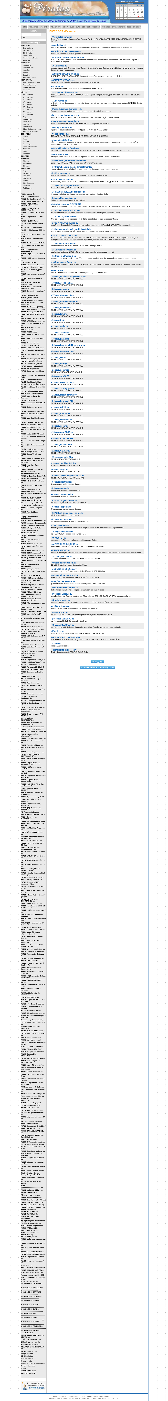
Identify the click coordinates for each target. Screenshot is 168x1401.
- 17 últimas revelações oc (63, 243)
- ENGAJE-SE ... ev (60, 612)
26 (130, 16)
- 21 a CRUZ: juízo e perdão (63, 217)
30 (117, 18)
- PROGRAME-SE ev (60, 550)
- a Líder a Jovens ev (61, 606)
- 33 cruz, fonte (58, 320)
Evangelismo (28, 48)
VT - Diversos (28, 97)
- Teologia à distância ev (62, 532)
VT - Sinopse (28, 104)
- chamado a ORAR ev (61, 140)
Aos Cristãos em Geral (31, 82)
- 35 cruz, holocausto (61, 308)
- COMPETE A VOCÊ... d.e (63, 80)
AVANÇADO (44, 27)
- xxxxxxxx (56, 644)
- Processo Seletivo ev (61, 594)
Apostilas (26, 60)
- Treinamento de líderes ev (63, 650)
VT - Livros (27, 102)
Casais (25, 136)
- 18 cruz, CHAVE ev (60, 413)
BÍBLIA (65, 27)
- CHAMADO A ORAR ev (62, 625)
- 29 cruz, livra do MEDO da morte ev (68, 345)
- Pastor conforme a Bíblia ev (64, 588)
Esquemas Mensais (30, 131)
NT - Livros (27, 112)
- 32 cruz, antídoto (59, 326)
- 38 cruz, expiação (60, 289)
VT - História (27, 100)
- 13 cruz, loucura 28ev (61, 444)
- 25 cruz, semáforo (60, 370)
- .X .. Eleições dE (59, 66)
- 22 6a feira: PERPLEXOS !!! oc (66, 210)
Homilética (27, 65)
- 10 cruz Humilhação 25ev (63, 463)
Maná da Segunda (30, 146)
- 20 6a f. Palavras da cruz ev (64, 223)
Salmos (26, 124)
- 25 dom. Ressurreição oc (63, 198)
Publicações (27, 188)
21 (138, 14)
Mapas (25, 117)
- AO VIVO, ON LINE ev (61, 556)
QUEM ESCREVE (119, 27)
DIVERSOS (106, 27)
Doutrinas (26, 75)
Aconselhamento (29, 85)
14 (138, 12)
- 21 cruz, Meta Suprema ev (64, 395)
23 (117, 16)
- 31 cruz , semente (60, 333)
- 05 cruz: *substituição (62, 494)
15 (142, 12)
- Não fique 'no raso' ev (62, 128)
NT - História (27, 109)
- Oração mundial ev (60, 600)
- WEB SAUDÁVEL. (60, 154)
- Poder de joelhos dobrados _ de (66, 109)
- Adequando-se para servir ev (65, 575)
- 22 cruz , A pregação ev (62, 388)
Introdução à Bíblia (30, 58)
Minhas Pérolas (29, 87)
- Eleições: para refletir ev (63, 581)
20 (134, 14)
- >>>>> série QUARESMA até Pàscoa (68, 161)
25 (126, 16)
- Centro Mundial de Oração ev (65, 148)
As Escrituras (28, 95)
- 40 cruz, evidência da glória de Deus (68, 277)
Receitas (26, 154)
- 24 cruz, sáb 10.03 (60, 376)
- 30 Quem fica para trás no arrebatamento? (71, 167)
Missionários (27, 163)
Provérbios (27, 122)
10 (122, 12)
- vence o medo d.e (60, 134)
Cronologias (27, 119)
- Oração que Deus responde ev (66, 51)
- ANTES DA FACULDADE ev (64, 544)
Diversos (26, 166)
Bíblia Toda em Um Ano (32, 129)
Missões (26, 161)
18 (126, 14)
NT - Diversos (28, 107)
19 (130, 14)
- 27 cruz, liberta (58, 357)
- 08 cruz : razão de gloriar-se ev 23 (67, 476)
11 (125, 12)
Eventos (26, 181)
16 (117, 14)
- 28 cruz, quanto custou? (63, 351)
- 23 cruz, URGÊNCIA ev (62, 382)
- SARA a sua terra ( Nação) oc (65, 121)
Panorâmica (27, 127)
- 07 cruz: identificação (61, 482)
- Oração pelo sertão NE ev (63, 563)
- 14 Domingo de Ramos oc (63, 262)
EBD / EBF (86, 27)
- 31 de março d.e (59, 101)
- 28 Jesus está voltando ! (63, 179)
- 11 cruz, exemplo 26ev (62, 457)
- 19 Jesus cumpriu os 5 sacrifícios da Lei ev (72, 229)
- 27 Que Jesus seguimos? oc (65, 185)
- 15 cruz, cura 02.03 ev (62, 432)
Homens (26, 139)
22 (142, 14)
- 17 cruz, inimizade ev (61, 420)
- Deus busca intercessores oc (65, 115)
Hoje (25, 171)
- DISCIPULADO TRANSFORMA (66, 637)
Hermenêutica (28, 68)
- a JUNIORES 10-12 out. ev (64, 569)
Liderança (27, 144)
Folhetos (26, 176)
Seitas (25, 73)
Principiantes (28, 50)
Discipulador (27, 55)
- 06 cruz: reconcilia (60, 488)
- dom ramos (57, 270)
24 (122, 16)
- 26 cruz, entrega (59, 364)
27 (134, 16)
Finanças (26, 90)
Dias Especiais (28, 183)
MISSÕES (96, 27)
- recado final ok (58, 45)
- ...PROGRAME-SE (60, 525)
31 (122, 18)
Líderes (26, 141)
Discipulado (27, 53)
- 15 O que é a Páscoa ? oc (63, 256)
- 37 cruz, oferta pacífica (62, 295)
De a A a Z (27, 173)
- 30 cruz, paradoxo (60, 339)
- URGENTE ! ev (58, 538)
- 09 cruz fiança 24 (59, 469)
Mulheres (26, 149)
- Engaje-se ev (57, 631)
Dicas (25, 151)
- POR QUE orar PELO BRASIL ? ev (67, 57)
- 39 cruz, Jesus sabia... (62, 283)
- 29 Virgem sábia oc (60, 173)
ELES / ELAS (75, 27)
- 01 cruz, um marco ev (62, 519)
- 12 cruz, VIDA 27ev (60, 451)
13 (134, 12)
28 (138, 16)
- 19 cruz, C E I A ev (60, 407)
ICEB (129, 27)
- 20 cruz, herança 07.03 (62, 401)
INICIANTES (33, 27)
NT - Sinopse (28, 114)
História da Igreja (29, 77)
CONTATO (137, 27)
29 (142, 16)
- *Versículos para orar (61, 37)
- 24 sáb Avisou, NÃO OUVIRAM (66, 204)
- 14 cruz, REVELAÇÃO (62, 438)
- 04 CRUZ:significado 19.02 (64, 500)
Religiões (26, 70)
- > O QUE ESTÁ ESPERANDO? (65, 93)
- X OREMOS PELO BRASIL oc (65, 74)
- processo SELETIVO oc (62, 619)
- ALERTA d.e (57, 86)
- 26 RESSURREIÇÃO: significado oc (68, 192)
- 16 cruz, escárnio (59, 426)
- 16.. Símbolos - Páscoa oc (63, 250)
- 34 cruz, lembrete (60, 314)
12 (130, 12)
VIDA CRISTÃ (56, 27)
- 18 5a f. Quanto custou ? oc (64, 235)
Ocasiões (26, 185)
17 (122, 14)
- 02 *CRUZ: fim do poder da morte (67, 513)
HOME (24, 27)
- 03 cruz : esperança (61, 507)
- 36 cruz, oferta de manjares (64, 301)
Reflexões (27, 178)
